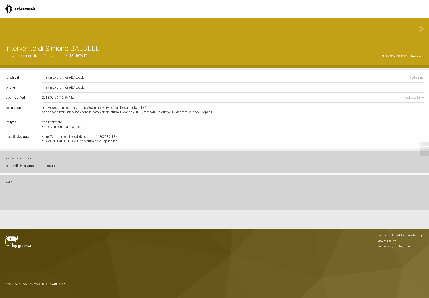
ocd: (17, 136)
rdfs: (12, 77)
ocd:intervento (64, 124)
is (21, 166)
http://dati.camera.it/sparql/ (407, 235)
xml (390, 246)
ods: (15, 97)
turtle (407, 246)
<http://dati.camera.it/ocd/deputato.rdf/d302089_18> (79, 139)
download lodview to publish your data (35, 284)
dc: (10, 87)
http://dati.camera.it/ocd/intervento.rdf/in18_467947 (46, 56)
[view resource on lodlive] (421, 29)
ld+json (415, 246)
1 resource (49, 166)
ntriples (397, 246)
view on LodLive (387, 241)
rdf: (10, 122)
